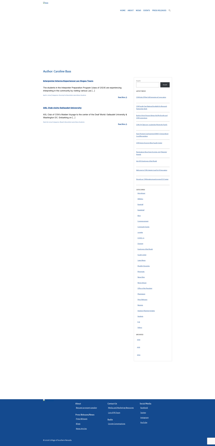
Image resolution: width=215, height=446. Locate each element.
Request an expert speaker (86, 408)
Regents (140, 305)
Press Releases (159, 11)
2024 (138, 355)
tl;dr (139, 322)
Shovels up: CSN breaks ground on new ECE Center (152, 179)
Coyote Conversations (116, 424)
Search (138, 81)
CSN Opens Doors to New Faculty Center (149, 143)
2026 (138, 339)
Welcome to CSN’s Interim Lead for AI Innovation (151, 170)
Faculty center (142, 255)
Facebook (144, 408)
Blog (139, 216)
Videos (140, 327)
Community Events (143, 227)
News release (142, 283)
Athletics (140, 199)
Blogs (78, 424)
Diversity (140, 243)
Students (140, 316)
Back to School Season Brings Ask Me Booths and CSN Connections (152, 117)
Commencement (143, 221)
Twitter (143, 413)
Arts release (141, 193)
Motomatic (141, 271)
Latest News (142, 260)
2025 (138, 347)
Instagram (144, 418)
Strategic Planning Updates (146, 311)
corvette (140, 232)
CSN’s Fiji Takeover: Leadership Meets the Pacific (151, 125)
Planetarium (141, 294)
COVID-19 (141, 238)
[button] (169, 12)
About (131, 11)
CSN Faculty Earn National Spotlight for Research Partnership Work (151, 108)
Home (122, 11)
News (138, 11)
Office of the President (145, 288)
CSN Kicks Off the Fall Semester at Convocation (151, 97)
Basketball (141, 210)
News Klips (141, 277)
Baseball (140, 204)
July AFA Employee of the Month (146, 161)
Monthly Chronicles (144, 266)
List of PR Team (114, 413)
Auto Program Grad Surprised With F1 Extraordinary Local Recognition (152, 135)
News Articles (81, 429)
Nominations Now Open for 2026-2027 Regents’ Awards (151, 153)
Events (146, 11)
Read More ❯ (122, 97)
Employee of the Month (145, 249)
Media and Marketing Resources (121, 408)
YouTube (143, 423)
